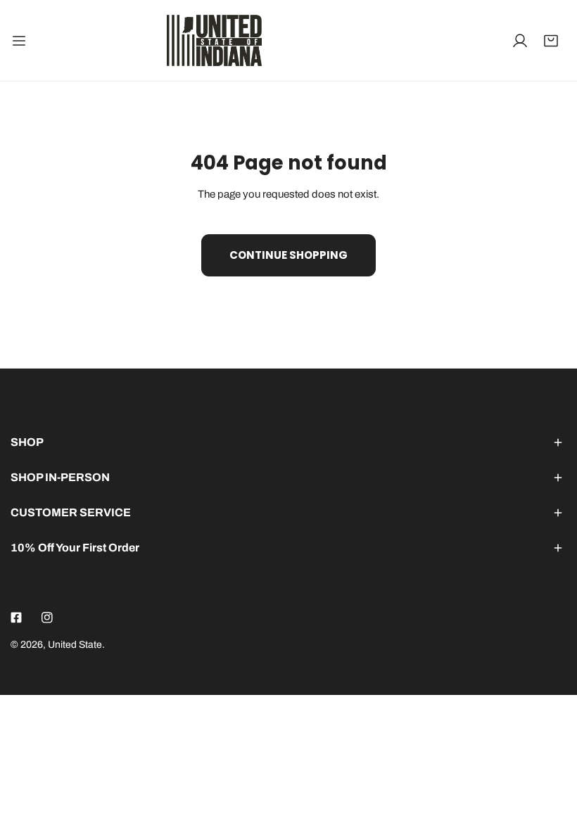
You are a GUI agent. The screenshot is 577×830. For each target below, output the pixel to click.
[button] (550, 40)
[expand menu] (19, 40)
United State (75, 644)
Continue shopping (288, 255)
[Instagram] (47, 617)
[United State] (214, 40)
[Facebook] (16, 617)
